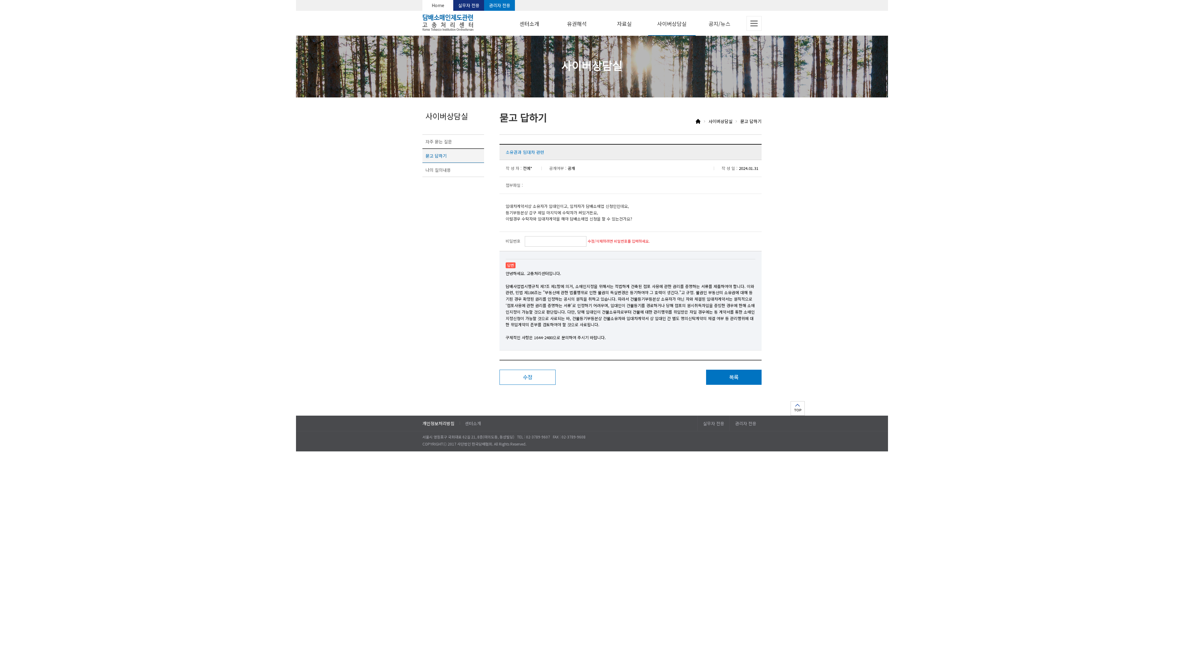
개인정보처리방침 (438, 423)
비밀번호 (513, 241)
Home (438, 5)
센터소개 (473, 423)
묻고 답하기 (436, 156)
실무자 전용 (468, 5)
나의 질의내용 (438, 170)
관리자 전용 (499, 5)
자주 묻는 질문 (439, 141)
